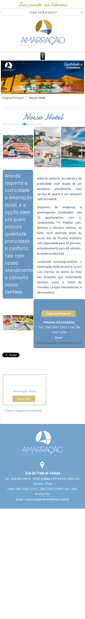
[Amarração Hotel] (43, 33)
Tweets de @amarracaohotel (23, 410)
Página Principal (13, 97)
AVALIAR (23, 398)
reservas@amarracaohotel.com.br (59, 342)
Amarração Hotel (24, 391)
